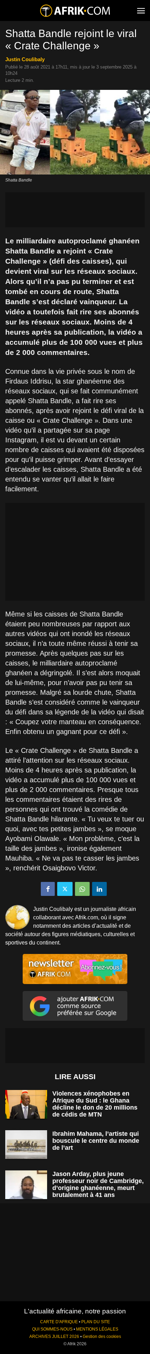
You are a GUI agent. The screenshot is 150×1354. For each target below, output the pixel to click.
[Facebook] (48, 889)
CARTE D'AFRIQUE (59, 1321)
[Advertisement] (75, 209)
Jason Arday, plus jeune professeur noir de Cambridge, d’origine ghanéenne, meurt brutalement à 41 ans (98, 1184)
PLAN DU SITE (95, 1321)
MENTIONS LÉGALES (97, 1329)
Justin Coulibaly (25, 59)
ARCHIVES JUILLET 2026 (54, 1336)
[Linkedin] (99, 889)
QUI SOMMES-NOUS (52, 1329)
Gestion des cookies (102, 1336)
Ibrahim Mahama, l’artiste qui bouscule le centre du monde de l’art (95, 1140)
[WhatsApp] (82, 889)
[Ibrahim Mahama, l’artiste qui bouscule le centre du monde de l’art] (26, 1144)
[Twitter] (65, 889)
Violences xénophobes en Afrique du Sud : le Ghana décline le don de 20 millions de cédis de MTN (94, 1104)
